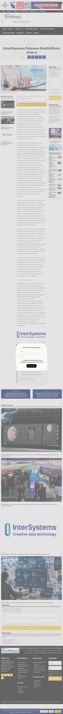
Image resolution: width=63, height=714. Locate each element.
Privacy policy (39, 362)
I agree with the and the (32, 361)
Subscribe (31, 366)
